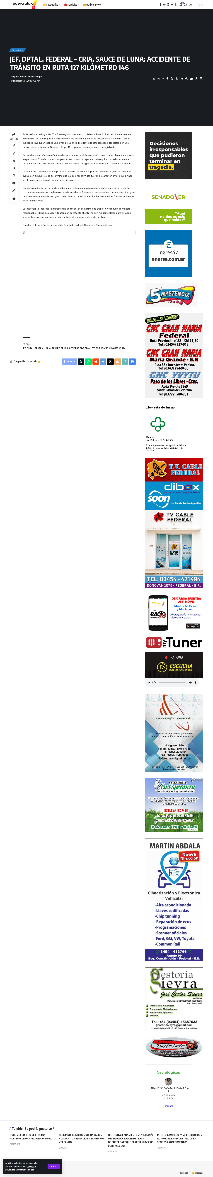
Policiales (17, 50)
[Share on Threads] (186, 78)
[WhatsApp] (176, 4)
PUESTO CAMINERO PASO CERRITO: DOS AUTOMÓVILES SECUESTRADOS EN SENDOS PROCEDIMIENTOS (179, 1138)
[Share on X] (172, 78)
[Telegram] (172, 4)
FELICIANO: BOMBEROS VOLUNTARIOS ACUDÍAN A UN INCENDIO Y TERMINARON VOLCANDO (81, 1138)
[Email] (191, 78)
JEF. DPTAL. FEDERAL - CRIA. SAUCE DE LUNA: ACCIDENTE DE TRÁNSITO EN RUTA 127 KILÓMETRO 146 (74, 348)
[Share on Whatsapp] (177, 78)
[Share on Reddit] (14, 161)
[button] (54, 1166)
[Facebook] (160, 4)
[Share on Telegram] (181, 78)
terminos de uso (26, 1169)
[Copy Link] (196, 78)
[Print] (201, 78)
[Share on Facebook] (167, 78)
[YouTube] (164, 4)
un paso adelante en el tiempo (26, 76)
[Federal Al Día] (24, 4)
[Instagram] (168, 4)
